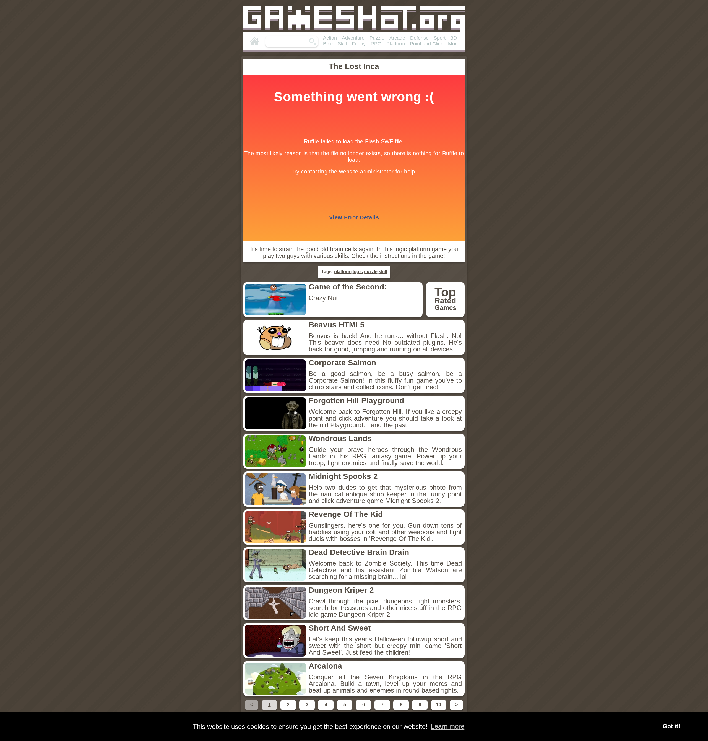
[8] (401, 709)
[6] (364, 709)
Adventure (353, 38)
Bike (328, 43)
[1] (270, 709)
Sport (440, 38)
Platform (395, 43)
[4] (326, 709)
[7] (382, 709)
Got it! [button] (671, 726)
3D (454, 38)
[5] (345, 709)
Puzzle (376, 38)
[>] (456, 709)
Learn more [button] (447, 726)
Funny (359, 43)
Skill (342, 43)
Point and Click (426, 43)
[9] (420, 709)
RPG (376, 43)
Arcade (397, 38)
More (453, 43)
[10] (439, 709)
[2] (288, 709)
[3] (307, 709)
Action (330, 38)
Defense (419, 38)
